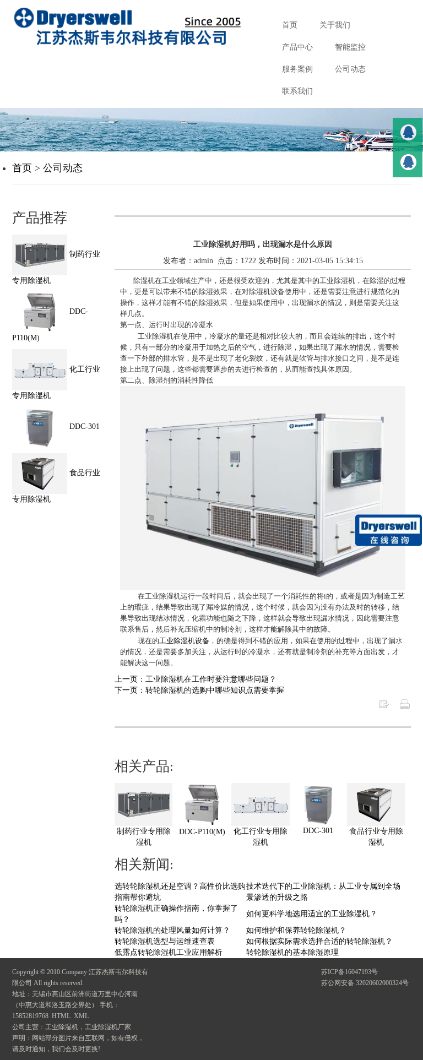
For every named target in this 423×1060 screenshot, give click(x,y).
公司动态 (63, 167)
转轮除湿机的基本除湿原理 (292, 952)
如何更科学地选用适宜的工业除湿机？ (311, 914)
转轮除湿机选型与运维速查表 (165, 941)
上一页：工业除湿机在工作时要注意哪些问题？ (195, 679)
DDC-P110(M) (202, 832)
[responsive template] (136, 26)
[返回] (384, 703)
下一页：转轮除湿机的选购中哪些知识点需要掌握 (199, 690)
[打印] (405, 703)
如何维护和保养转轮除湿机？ (296, 930)
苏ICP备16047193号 (349, 972)
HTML (61, 1016)
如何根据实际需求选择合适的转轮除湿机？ (319, 941)
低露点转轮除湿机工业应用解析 (169, 952)
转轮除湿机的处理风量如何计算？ (172, 930)
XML (81, 1016)
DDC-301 (318, 831)
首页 (22, 167)
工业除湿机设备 (184, 641)
